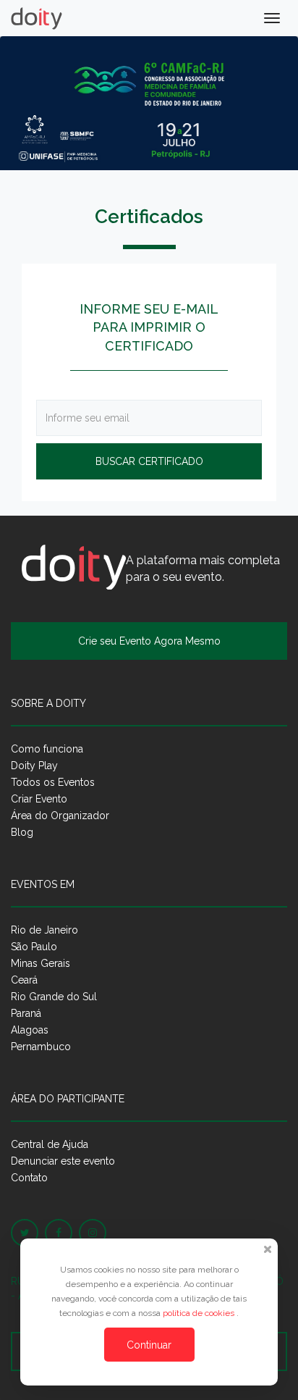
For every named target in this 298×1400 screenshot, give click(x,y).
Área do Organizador (60, 815)
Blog (22, 832)
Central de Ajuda (49, 1144)
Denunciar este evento (63, 1161)
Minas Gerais (40, 963)
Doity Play (34, 765)
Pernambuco (41, 1046)
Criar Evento (39, 799)
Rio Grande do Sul (54, 996)
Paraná (26, 1013)
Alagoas (29, 1030)
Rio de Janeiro (44, 930)
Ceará (24, 980)
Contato (29, 1177)
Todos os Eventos (53, 782)
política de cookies (200, 1313)
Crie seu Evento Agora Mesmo (149, 641)
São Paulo (34, 946)
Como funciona (47, 749)
